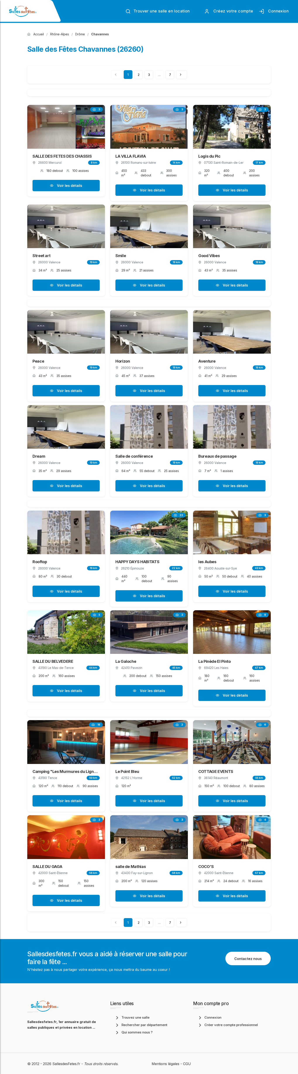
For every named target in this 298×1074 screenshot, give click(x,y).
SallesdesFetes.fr (66, 1064)
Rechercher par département (144, 1025)
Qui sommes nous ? (137, 1032)
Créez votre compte (232, 11)
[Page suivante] (181, 74)
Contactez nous (248, 958)
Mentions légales (165, 1064)
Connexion (277, 11)
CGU (187, 1064)
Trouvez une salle (135, 1017)
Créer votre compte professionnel (231, 1025)
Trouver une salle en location (161, 11)
